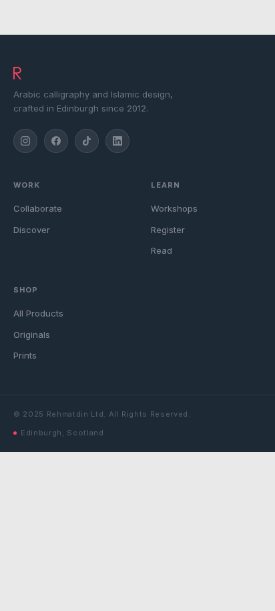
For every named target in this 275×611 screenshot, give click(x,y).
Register (168, 229)
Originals (31, 334)
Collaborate (37, 208)
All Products (38, 313)
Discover (31, 229)
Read (161, 250)
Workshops (174, 208)
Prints (25, 355)
